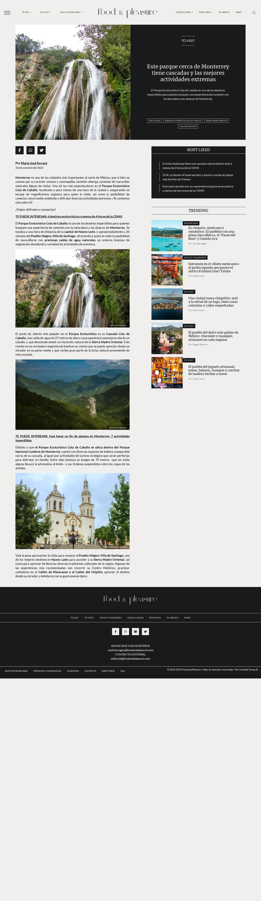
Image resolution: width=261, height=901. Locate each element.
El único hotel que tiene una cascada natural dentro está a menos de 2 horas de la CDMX (197, 165)
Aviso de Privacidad (16, 691)
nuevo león (154, 121)
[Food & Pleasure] (127, 12)
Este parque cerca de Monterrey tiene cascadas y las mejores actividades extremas (188, 73)
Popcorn (205, 12)
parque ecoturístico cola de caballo (183, 121)
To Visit (44, 12)
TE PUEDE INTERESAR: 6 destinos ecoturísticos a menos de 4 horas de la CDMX (68, 216)
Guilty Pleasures (70, 12)
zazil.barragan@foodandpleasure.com (130, 670)
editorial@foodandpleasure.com (130, 679)
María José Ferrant (34, 163)
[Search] (253, 12)
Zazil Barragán (199, 243)
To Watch (224, 12)
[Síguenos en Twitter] (145, 652)
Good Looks (183, 12)
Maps (239, 12)
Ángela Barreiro (200, 344)
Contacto (90, 691)
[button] (7, 12)
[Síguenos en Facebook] (115, 652)
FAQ (123, 691)
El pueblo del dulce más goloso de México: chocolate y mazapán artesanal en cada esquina (213, 336)
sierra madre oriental (216, 121)
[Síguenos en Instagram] (125, 652)
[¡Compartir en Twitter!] (41, 150)
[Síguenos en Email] (135, 652)
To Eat (25, 12)
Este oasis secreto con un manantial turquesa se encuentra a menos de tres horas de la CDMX (197, 188)
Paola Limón (199, 275)
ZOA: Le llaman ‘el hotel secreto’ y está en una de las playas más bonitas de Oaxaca (197, 177)
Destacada (191, 223)
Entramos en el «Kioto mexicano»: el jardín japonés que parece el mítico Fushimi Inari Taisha (214, 267)
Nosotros (73, 691)
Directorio (108, 691)
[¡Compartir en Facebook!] (19, 150)
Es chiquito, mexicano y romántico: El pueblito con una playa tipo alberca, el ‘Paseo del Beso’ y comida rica (211, 233)
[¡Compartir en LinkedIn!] (30, 150)
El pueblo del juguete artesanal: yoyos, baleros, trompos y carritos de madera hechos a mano (214, 370)
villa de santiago (188, 126)
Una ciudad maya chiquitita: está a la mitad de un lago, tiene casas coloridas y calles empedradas (213, 301)
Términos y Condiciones (47, 691)
